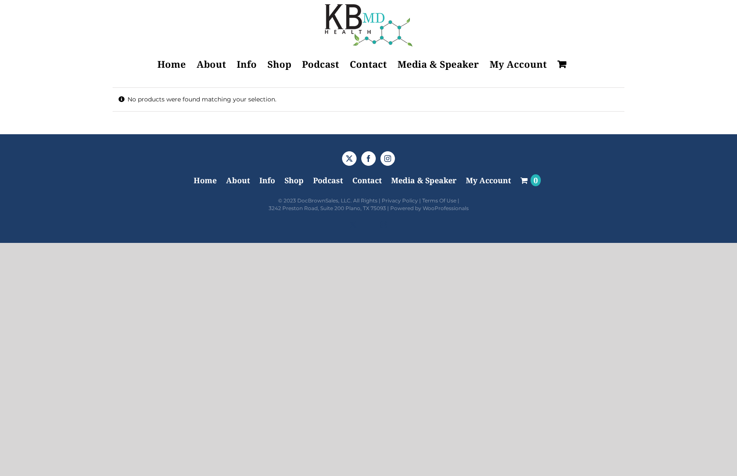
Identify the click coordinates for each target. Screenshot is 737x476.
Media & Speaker (423, 180)
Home (205, 180)
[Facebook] (368, 158)
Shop (294, 180)
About (238, 180)
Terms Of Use (439, 200)
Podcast (328, 180)
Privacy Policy (400, 200)
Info (267, 180)
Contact (367, 180)
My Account (488, 180)
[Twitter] (349, 158)
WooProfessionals (446, 208)
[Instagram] (387, 158)
